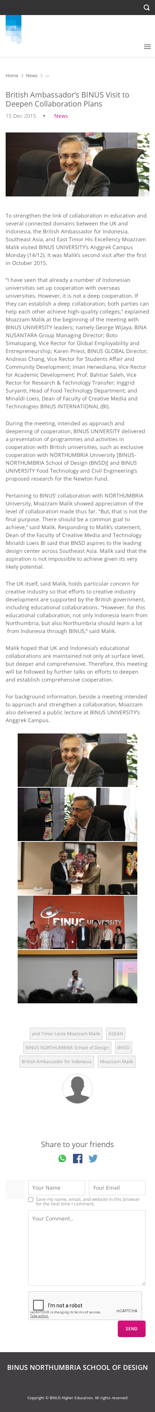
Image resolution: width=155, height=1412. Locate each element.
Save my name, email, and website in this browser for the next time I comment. (88, 1201)
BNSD (123, 1047)
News (32, 75)
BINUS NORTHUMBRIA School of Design (67, 1047)
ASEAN (115, 1033)
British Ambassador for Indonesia (57, 1061)
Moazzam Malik (116, 1061)
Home (12, 75)
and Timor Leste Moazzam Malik (66, 1033)
